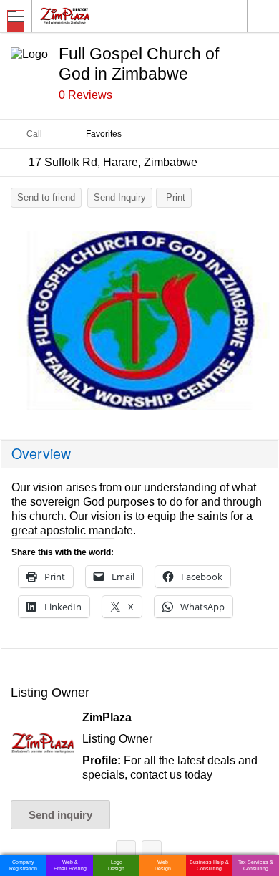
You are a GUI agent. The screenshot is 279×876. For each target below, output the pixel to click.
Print (175, 197)
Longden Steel (126, 852)
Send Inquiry (120, 197)
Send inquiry (60, 815)
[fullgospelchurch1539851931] (139, 321)
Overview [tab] (41, 453)
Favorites (104, 134)
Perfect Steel (152, 852)
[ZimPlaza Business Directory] (99, 15)
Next (261, 324)
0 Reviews (85, 95)
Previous (18, 324)
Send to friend (46, 197)
